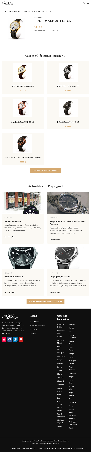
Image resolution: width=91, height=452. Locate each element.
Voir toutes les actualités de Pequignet (45, 302)
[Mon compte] (83, 3)
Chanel (59, 374)
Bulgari (59, 367)
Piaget (71, 377)
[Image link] (10, 316)
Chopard (60, 381)
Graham (60, 426)
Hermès (72, 324)
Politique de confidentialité (73, 448)
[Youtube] (21, 339)
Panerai (71, 357)
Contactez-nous (14, 448)
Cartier (59, 370)
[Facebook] (9, 339)
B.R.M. (59, 337)
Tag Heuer (73, 402)
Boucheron (61, 356)
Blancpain (60, 353)
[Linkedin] (15, 339)
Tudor (71, 406)
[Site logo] (7, 3)
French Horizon (53, 443)
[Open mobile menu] (88, 3)
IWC (70, 331)
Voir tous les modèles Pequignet (46, 171)
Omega (71, 354)
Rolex (71, 399)
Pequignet (26, 11)
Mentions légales (28, 448)
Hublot (71, 328)
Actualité (33, 329)
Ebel (58, 398)
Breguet (60, 360)
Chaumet (60, 378)
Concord (60, 385)
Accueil (8, 11)
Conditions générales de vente (49, 448)
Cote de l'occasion (37, 326)
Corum (59, 388)
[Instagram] (4, 339)
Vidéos (33, 333)
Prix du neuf (16, 11)
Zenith (71, 428)
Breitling (60, 363)
